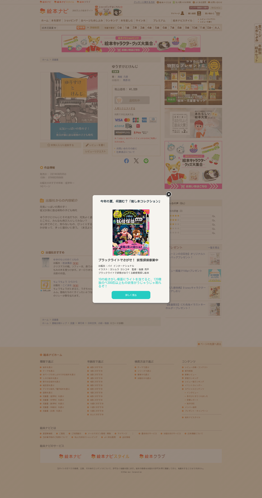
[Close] (169, 194)
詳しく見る (131, 295)
